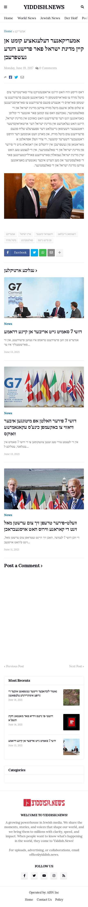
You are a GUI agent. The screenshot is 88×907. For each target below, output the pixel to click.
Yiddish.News (44, 6)
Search (82, 6)
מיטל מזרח (11, 240)
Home (8, 18)
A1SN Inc (53, 892)
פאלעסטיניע (27, 240)
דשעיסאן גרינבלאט (67, 234)
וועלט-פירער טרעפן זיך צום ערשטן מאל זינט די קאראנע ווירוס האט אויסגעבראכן (40, 526)
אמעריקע (20, 31)
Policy (59, 899)
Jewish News (50, 18)
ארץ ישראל (25, 234)
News (8, 324)
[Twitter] (16, 77)
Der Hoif (70, 18)
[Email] (22, 77)
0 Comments (48, 68)
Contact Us (44, 899)
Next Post (75, 666)
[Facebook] (10, 77)
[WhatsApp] (42, 252)
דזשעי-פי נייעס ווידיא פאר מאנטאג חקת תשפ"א (30, 718)
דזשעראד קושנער (44, 234)
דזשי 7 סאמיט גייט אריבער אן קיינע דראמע (43, 331)
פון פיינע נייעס (44, 240)
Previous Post (15, 666)
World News (27, 18)
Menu (5, 6)
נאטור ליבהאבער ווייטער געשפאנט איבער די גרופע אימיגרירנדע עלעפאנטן (32, 693)
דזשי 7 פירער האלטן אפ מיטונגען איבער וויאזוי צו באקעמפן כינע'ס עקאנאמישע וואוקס (40, 427)
